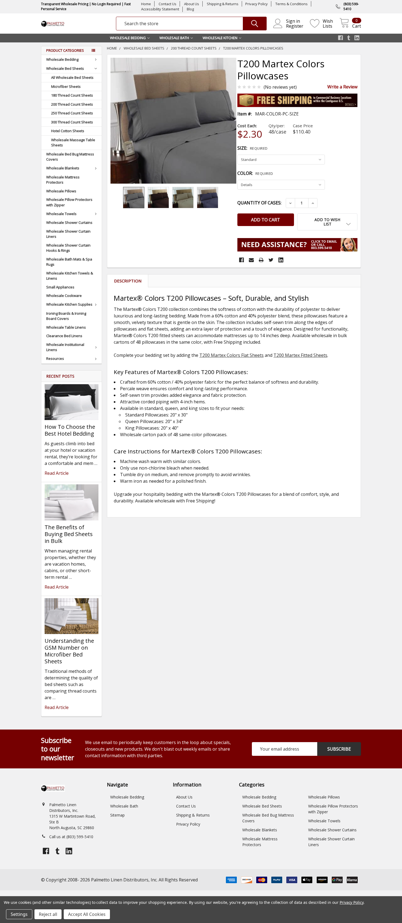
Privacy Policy (256, 3)
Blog (190, 9)
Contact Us (167, 3)
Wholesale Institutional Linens (65, 347)
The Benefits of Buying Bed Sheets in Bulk (69, 534)
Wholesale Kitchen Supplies (69, 304)
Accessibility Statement (160, 9)
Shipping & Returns (222, 3)
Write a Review (342, 87)
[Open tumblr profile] (349, 38)
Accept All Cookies (87, 914)
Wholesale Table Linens (66, 327)
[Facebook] (241, 260)
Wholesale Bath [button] (174, 37)
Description (127, 280)
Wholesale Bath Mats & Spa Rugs (69, 262)
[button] (327, 221)
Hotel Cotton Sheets (67, 130)
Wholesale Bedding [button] (128, 37)
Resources (55, 358)
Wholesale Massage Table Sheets (73, 142)
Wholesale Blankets (62, 168)
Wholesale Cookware (64, 295)
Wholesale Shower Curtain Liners (68, 234)
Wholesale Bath (124, 806)
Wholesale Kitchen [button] (220, 37)
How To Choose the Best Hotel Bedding (70, 430)
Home (146, 3)
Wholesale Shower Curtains (69, 222)
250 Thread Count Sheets (72, 113)
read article (57, 473)
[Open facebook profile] (340, 38)
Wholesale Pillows (61, 191)
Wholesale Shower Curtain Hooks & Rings (68, 248)
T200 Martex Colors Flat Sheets (231, 355)
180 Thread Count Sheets (72, 95)
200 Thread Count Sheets (72, 104)
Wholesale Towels (61, 213)
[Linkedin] (281, 260)
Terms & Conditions (291, 3)
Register (294, 26)
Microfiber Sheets (66, 86)
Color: (255, 173)
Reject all (48, 914)
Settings (19, 914)
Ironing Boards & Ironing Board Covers (66, 316)
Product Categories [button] (65, 50)
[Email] (251, 260)
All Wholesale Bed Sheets (72, 77)
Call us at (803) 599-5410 (71, 836)
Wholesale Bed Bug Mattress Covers (70, 157)
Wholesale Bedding (62, 59)
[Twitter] (271, 260)
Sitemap (117, 815)
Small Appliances (60, 287)
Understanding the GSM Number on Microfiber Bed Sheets (69, 651)
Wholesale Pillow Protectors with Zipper (69, 202)
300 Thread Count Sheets (72, 122)
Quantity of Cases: (259, 203)
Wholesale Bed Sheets (65, 68)
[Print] (261, 260)
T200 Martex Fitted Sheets (300, 355)
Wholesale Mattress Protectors (63, 180)
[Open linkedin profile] (357, 38)
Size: (252, 148)
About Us (191, 3)
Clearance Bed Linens (64, 335)
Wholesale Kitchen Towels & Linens (69, 276)
